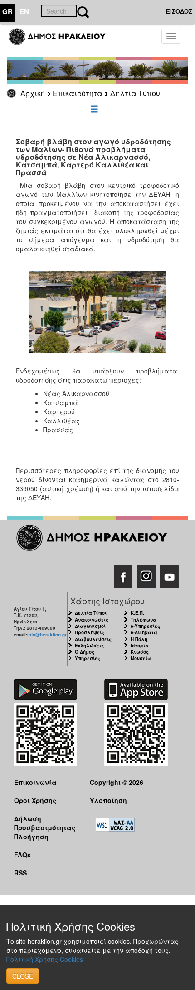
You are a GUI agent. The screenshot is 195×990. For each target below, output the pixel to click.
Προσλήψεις (89, 632)
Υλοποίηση (108, 800)
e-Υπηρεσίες (145, 626)
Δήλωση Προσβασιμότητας (45, 823)
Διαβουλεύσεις (93, 639)
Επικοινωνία (35, 782)
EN (24, 11)
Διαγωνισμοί (90, 626)
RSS (20, 872)
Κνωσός (140, 652)
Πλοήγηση (31, 836)
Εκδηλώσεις (89, 645)
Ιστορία (140, 645)
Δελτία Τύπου (135, 93)
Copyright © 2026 (116, 782)
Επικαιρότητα (77, 93)
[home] (62, 41)
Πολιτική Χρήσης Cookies (44, 959)
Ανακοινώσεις (91, 620)
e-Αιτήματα (144, 632)
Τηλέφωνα (143, 620)
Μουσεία (141, 658)
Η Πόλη (139, 639)
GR (7, 11)
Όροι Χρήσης (35, 800)
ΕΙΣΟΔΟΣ (179, 11)
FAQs (22, 854)
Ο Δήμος (84, 652)
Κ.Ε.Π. (137, 613)
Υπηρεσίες (87, 658)
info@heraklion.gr (47, 634)
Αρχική (32, 93)
